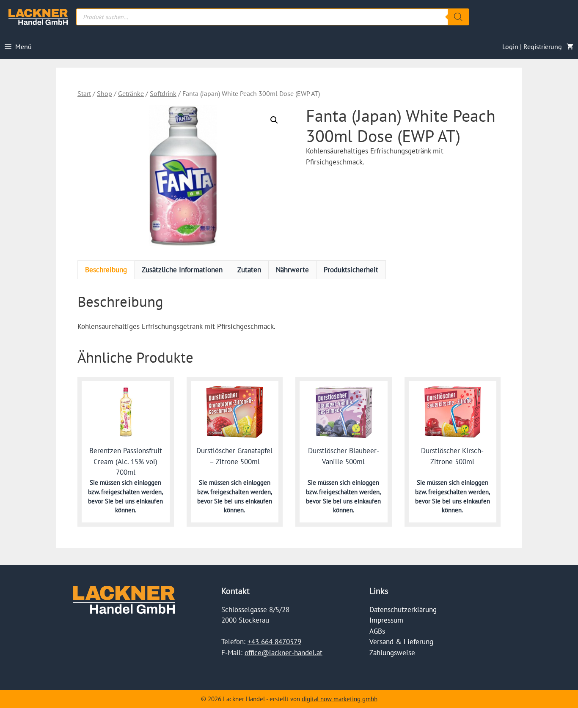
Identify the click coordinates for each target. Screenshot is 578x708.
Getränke (131, 93)
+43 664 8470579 (274, 641)
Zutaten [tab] (249, 269)
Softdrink (163, 93)
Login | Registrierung (532, 46)
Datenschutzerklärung (403, 609)
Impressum (386, 620)
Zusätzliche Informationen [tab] (182, 269)
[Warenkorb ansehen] (570, 46)
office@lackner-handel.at (283, 652)
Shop (104, 93)
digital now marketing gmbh (339, 699)
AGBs (377, 631)
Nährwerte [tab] (292, 269)
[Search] (458, 16)
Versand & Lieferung (401, 641)
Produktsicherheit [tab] (351, 269)
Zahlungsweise (392, 652)
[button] (274, 120)
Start (84, 93)
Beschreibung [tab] (106, 269)
